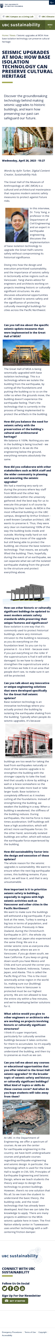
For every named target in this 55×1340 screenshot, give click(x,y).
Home (5, 35)
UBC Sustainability (22, 1255)
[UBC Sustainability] (21, 25)
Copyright (42, 1332)
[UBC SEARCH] (52, 3)
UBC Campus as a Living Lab (19, 16)
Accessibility (7, 1335)
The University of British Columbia (34, 5)
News (12, 35)
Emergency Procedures (12, 1332)
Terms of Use (30, 1332)
